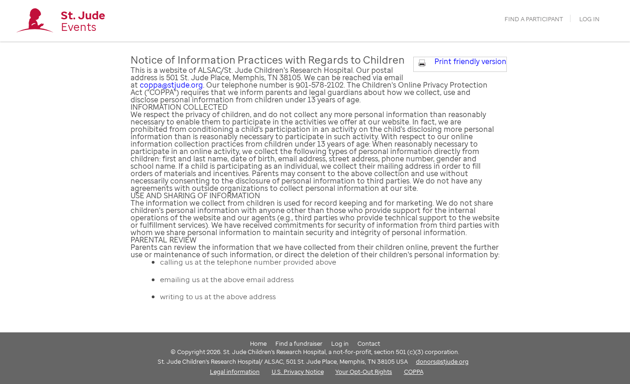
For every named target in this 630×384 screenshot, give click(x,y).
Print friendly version (470, 61)
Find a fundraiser (298, 343)
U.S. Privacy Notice (298, 371)
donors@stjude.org (442, 361)
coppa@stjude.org (171, 85)
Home (258, 343)
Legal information (235, 371)
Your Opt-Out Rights (363, 371)
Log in (589, 19)
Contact (368, 343)
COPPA (413, 371)
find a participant (534, 19)
